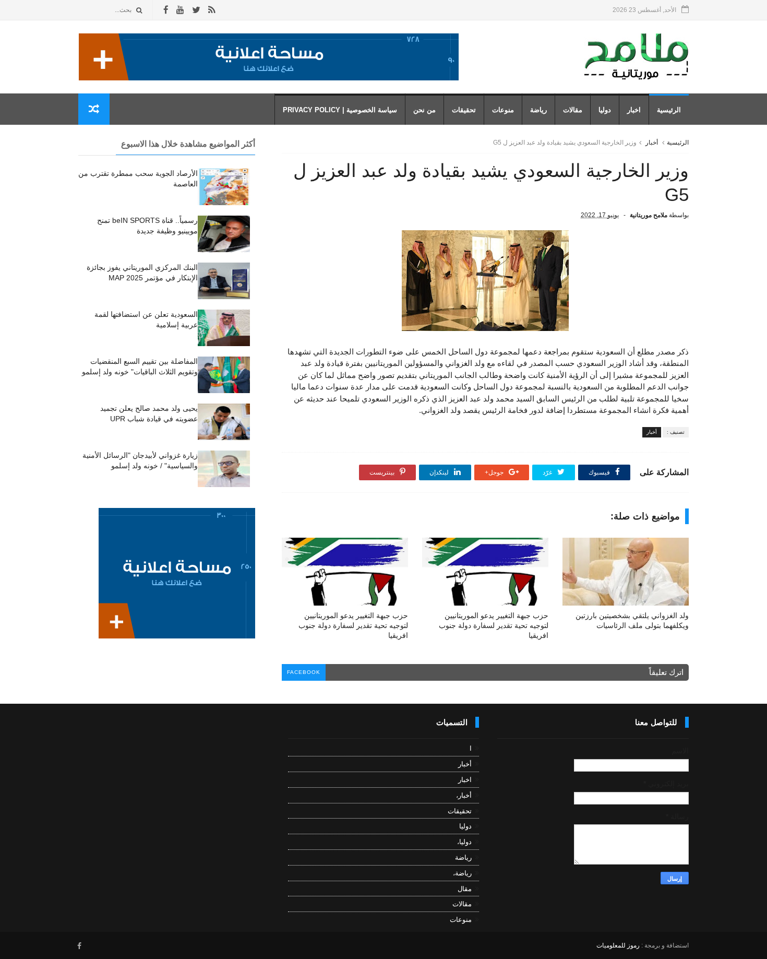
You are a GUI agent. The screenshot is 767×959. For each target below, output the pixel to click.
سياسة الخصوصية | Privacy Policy (340, 110)
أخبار (651, 142)
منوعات (503, 110)
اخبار (634, 110)
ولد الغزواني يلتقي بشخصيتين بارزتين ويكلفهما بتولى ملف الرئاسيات (632, 620)
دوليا (604, 110)
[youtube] (180, 10)
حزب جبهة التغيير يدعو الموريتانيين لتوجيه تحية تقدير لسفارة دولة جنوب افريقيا (493, 625)
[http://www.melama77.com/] (269, 78)
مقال (465, 889)
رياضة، (462, 873)
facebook (303, 672)
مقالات (572, 110)
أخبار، (464, 795)
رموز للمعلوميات (618, 945)
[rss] (211, 10)
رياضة (538, 110)
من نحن (424, 110)
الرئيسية (669, 110)
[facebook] (166, 10)
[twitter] (196, 10)
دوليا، (464, 842)
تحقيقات (464, 110)
